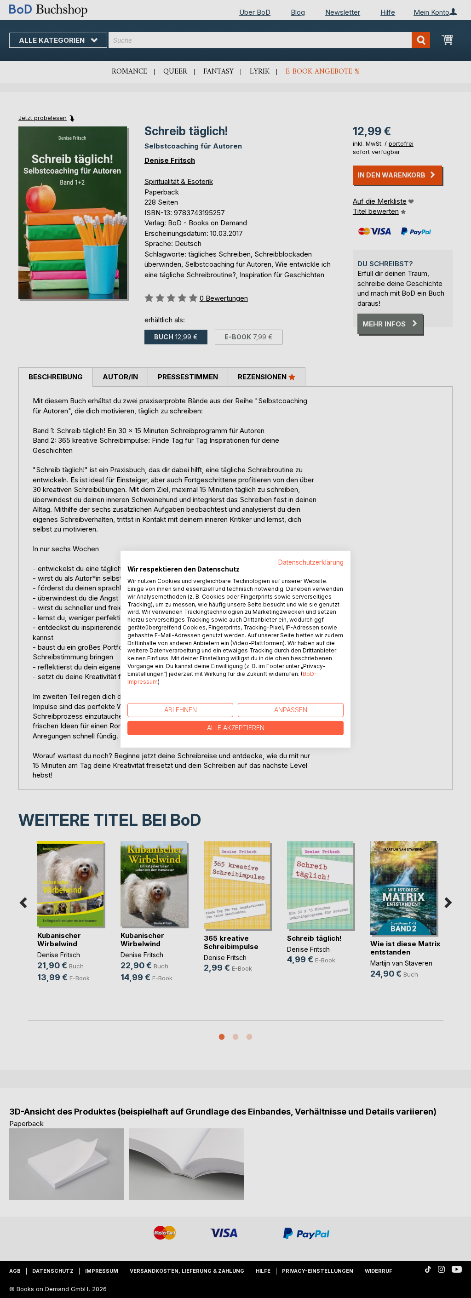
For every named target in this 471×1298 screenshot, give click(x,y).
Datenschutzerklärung (311, 562)
